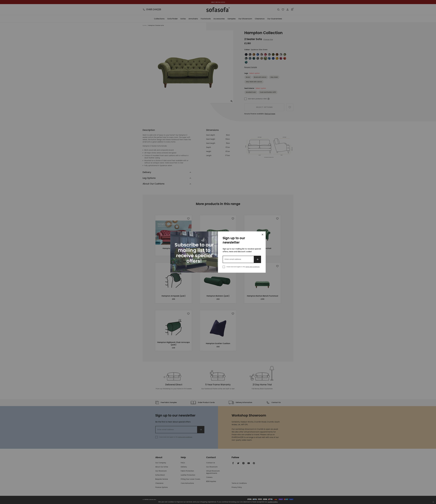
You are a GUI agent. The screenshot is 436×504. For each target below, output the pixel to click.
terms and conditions (252, 267)
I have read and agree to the (243, 267)
